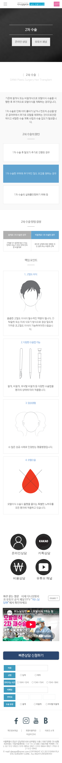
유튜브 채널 (41, 41)
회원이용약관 (31, 730)
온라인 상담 (21, 41)
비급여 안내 (30, 734)
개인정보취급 (12, 730)
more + (54, 598)
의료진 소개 (49, 730)
